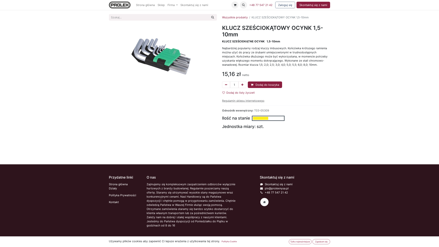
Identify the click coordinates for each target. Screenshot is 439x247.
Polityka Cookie (229, 241)
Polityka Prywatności (122, 195)
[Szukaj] (212, 17)
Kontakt (114, 202)
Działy (113, 188)
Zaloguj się (285, 5)
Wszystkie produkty (235, 17)
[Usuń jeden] (226, 84)
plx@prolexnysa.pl (277, 188)
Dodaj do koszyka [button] (267, 84)
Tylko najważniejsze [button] (300, 241)
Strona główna (118, 184)
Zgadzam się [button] (321, 241)
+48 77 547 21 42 (260, 5)
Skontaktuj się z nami (313, 5)
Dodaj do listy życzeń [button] (240, 92)
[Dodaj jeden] (242, 84)
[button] (243, 5)
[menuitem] (145, 5)
